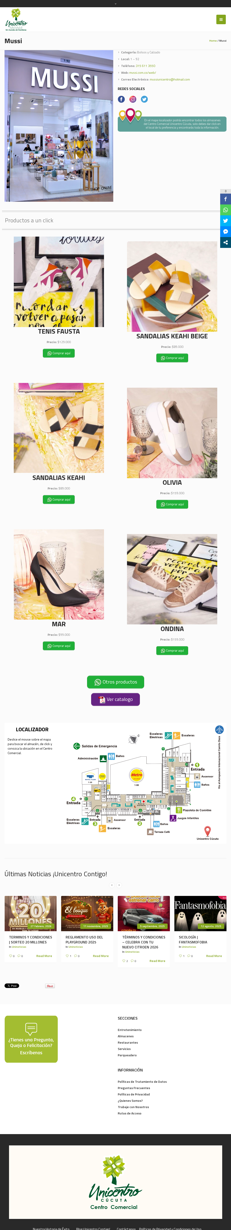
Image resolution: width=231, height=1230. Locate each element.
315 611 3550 (145, 65)
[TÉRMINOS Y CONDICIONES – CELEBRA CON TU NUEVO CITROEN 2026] (144, 913)
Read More (44, 956)
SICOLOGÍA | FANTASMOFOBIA (193, 939)
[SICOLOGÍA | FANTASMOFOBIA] (200, 913)
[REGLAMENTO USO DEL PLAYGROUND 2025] (87, 913)
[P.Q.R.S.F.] (31, 1038)
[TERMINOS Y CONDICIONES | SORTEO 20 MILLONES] (31, 913)
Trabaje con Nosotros (133, 1106)
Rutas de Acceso (129, 1113)
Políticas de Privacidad (134, 1094)
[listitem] (136, 775)
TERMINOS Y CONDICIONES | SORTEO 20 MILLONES (30, 939)
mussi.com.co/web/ (142, 72)
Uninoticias (19, 947)
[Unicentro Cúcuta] (115, 1182)
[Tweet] (225, 220)
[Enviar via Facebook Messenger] (225, 231)
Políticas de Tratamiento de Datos (142, 1081)
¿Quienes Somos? (130, 1100)
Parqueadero (127, 1055)
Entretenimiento (130, 1029)
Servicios (124, 1048)
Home (213, 40)
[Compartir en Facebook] (225, 199)
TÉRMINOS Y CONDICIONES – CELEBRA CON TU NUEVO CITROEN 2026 (143, 942)
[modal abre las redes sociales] (225, 242)
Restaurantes (128, 1042)
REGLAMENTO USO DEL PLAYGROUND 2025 (84, 939)
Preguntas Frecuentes (134, 1087)
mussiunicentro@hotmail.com (170, 79)
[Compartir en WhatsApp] (225, 209)
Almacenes (126, 1036)
